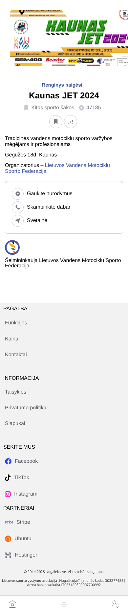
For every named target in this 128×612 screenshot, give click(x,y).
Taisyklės (15, 392)
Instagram (25, 494)
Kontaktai (16, 354)
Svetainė (37, 220)
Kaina (11, 339)
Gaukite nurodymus (50, 193)
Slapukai (15, 423)
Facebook (26, 461)
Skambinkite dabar (49, 207)
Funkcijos (16, 323)
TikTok (21, 477)
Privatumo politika (25, 408)
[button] (64, 604)
